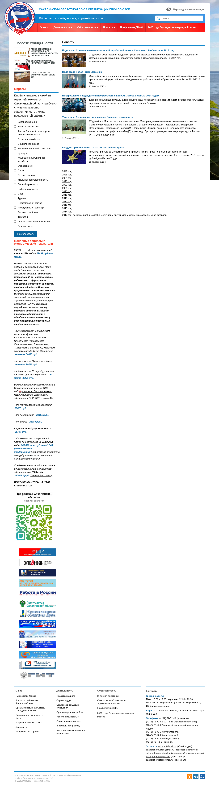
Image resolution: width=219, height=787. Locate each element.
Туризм (22, 198)
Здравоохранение (27, 121)
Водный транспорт (28, 184)
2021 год (67, 188)
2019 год (67, 194)
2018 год (67, 198)
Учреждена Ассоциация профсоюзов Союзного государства (97, 117)
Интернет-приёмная (108, 696)
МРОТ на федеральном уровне (31, 250)
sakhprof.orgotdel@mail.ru (159, 759)
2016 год (67, 204)
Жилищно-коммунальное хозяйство (31, 159)
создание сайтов (42, 781)
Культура (23, 153)
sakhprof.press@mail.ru (158, 756)
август (117, 215)
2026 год (67, 171)
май (138, 215)
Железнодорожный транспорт (34, 148)
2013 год (67, 215)
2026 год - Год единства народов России (172, 27)
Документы (21, 727)
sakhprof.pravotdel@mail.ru (160, 749)
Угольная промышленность (33, 179)
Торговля (23, 216)
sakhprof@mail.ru (167, 746)
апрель (145, 215)
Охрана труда (63, 700)
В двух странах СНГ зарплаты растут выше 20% (43, 75)
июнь (132, 215)
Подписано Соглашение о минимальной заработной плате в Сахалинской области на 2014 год (118, 50)
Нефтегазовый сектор (30, 203)
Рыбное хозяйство (28, 189)
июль (125, 215)
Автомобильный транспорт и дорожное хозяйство (34, 133)
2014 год (67, 211)
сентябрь (107, 215)
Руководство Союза (26, 696)
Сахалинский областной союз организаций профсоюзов (84, 9)
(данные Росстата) (41, 475)
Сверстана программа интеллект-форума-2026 (43, 62)
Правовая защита (65, 696)
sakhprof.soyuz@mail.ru (158, 753)
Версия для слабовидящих (188, 9)
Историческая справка (27, 731)
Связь (21, 170)
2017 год (67, 201)
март (153, 215)
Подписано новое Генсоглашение (82, 71)
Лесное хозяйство (28, 212)
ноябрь (87, 215)
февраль (162, 215)
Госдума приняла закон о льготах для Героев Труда (93, 147)
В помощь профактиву (68, 725)
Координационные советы (29, 722)
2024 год (67, 178)
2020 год (67, 191)
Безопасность (25, 226)
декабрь (77, 215)
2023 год (67, 181)
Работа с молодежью (67, 716)
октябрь (96, 215)
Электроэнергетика (28, 126)
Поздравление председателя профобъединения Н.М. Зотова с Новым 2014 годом (110, 95)
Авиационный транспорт (31, 207)
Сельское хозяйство (29, 139)
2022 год (67, 184)
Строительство (26, 175)
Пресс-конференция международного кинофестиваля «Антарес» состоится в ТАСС (44, 52)
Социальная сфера (28, 143)
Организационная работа (69, 712)
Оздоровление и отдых (68, 721)
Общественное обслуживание (34, 221)
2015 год (67, 208)
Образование (25, 165)
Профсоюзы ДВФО (131, 27)
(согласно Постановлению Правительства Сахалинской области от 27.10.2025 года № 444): (34, 394)
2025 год (67, 174)
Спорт (21, 193)
